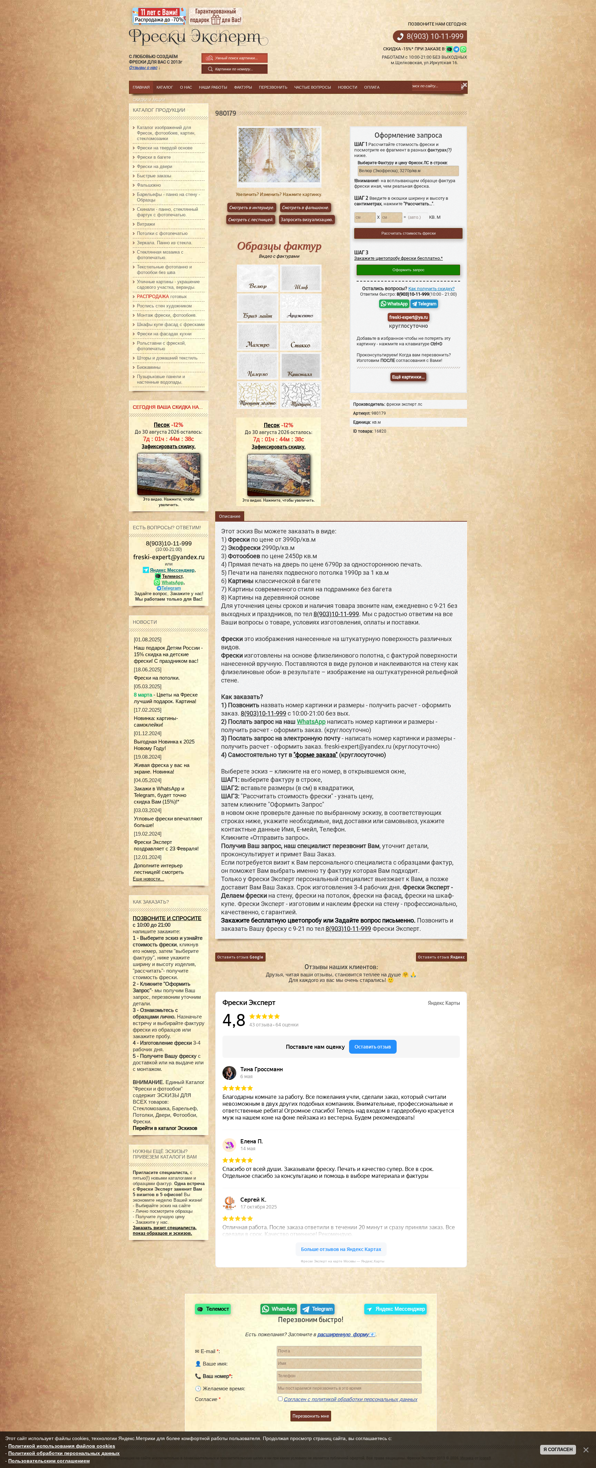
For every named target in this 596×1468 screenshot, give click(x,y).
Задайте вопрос (150, 593)
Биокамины (148, 367)
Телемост (172, 576)
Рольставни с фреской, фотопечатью (161, 346)
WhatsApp (397, 303)
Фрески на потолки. (157, 678)
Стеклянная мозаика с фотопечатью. (160, 254)
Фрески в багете (154, 157)
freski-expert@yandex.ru (169, 557)
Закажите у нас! (186, 593)
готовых (162, 296)
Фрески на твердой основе (164, 147)
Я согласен (558, 1449)
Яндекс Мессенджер (172, 570)
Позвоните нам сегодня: (437, 24)
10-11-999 (435, 36)
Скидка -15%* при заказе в (414, 48)
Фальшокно (149, 185)
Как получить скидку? (431, 288)
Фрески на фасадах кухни (164, 333)
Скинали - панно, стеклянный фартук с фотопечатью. (167, 212)
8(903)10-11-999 (169, 543)
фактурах (439, 149)
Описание (229, 516)
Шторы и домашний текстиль (167, 358)
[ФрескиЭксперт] (195, 36)
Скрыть (465, 85)
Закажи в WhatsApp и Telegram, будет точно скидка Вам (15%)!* (160, 795)
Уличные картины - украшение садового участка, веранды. (168, 284)
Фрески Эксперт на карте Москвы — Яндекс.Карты (342, 1261)
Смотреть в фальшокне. (305, 207)
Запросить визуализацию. (307, 220)
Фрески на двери (154, 166)
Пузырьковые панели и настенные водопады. (161, 379)
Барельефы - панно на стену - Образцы (168, 197)
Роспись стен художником (164, 305)
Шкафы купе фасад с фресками (171, 324)
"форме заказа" (316, 754)
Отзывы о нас (143, 67)
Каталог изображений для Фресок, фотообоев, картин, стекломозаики (166, 133)
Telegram (426, 303)
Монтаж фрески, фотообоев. (167, 315)
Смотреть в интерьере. (252, 207)
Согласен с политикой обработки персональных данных (350, 1399)
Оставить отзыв (240, 957)
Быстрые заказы (154, 175)
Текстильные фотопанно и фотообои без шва (164, 269)
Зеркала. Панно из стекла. (164, 242)
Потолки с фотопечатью (162, 233)
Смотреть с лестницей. (251, 220)
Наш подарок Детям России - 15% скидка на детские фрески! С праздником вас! (168, 654)
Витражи (146, 224)
